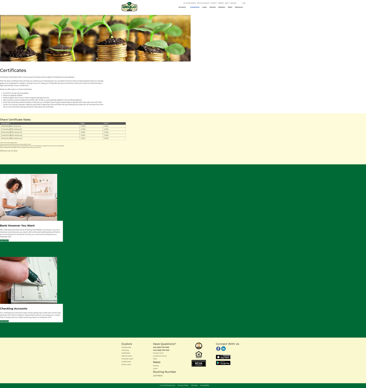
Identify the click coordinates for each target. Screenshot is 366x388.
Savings (156, 366)
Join (243, 3)
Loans (204, 7)
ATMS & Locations (203, 3)
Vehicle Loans (127, 356)
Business (222, 7)
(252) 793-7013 (163, 350)
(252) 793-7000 (163, 347)
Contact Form (158, 353)
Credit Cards (126, 362)
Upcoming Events (189, 3)
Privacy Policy (183, 385)
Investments (194, 7)
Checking (125, 350)
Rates (230, 7)
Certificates (126, 353)
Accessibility (204, 385)
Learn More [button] (4, 240)
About (227, 3)
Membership (126, 347)
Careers (221, 3)
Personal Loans (127, 359)
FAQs (155, 359)
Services (212, 7)
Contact (213, 3)
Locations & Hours (160, 356)
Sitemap (194, 385)
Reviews (233, 3)
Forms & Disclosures (167, 385)
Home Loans (126, 364)
